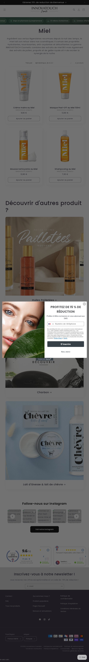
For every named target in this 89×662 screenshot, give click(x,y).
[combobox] (50, 324)
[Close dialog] (84, 304)
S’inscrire (66, 344)
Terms (65, 338)
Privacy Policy (58, 338)
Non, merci (65, 352)
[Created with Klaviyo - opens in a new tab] (44, 359)
